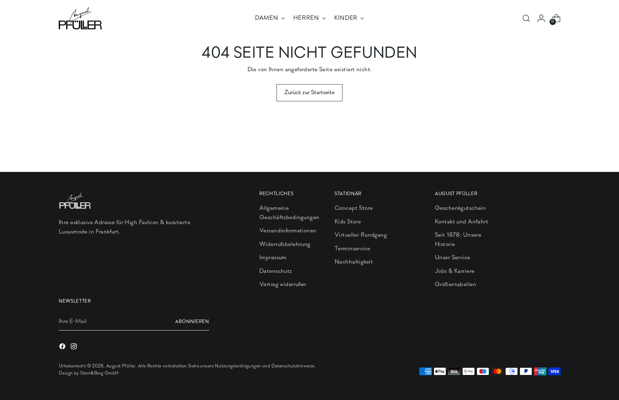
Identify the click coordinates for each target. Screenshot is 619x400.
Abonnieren (192, 321)
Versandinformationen (288, 231)
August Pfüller (120, 366)
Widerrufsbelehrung (285, 244)
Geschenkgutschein (460, 208)
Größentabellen (455, 284)
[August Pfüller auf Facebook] (63, 348)
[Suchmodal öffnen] (526, 18)
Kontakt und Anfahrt (461, 222)
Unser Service (452, 258)
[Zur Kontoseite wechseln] (541, 18)
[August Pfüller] (80, 18)
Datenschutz (275, 271)
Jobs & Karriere (454, 271)
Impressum (273, 258)
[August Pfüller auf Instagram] (74, 348)
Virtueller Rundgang (361, 235)
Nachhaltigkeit (354, 262)
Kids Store (348, 222)
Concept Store (354, 208)
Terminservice (352, 249)
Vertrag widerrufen (283, 284)
